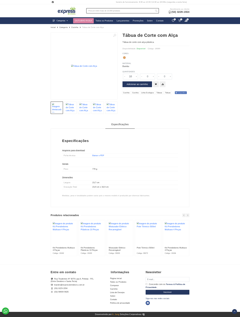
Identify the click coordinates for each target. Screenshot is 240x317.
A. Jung (115, 314)
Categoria (63, 27)
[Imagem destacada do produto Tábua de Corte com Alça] (84, 66)
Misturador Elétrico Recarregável (117, 249)
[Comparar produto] (163, 84)
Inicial (53, 27)
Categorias (60, 21)
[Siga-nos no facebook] (53, 2)
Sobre (150, 21)
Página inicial (116, 278)
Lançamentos (123, 21)
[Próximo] (187, 215)
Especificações (120, 124)
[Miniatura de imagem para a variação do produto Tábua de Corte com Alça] (111, 108)
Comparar (114, 285)
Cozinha (74, 27)
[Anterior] (184, 215)
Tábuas (159, 93)
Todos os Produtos (104, 21)
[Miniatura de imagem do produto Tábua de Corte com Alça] (57, 108)
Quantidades (128, 72)
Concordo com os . (165, 285)
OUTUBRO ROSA (83, 21)
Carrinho (114, 289)
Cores (125, 53)
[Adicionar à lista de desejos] (156, 84)
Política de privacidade (120, 303)
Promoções (138, 21)
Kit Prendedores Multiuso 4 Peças (64, 249)
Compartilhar (181, 93)
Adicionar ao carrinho (137, 84)
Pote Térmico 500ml (145, 248)
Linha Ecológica (147, 93)
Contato (160, 21)
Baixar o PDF (98, 155)
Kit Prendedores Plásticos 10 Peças (89, 249)
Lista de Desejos (117, 292)
